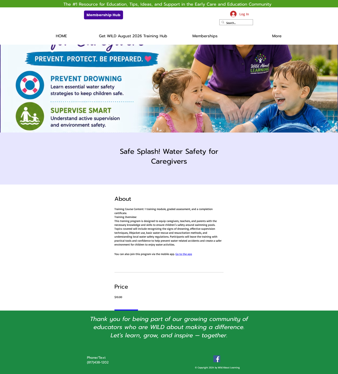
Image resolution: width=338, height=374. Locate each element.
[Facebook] (216, 358)
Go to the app (184, 254)
